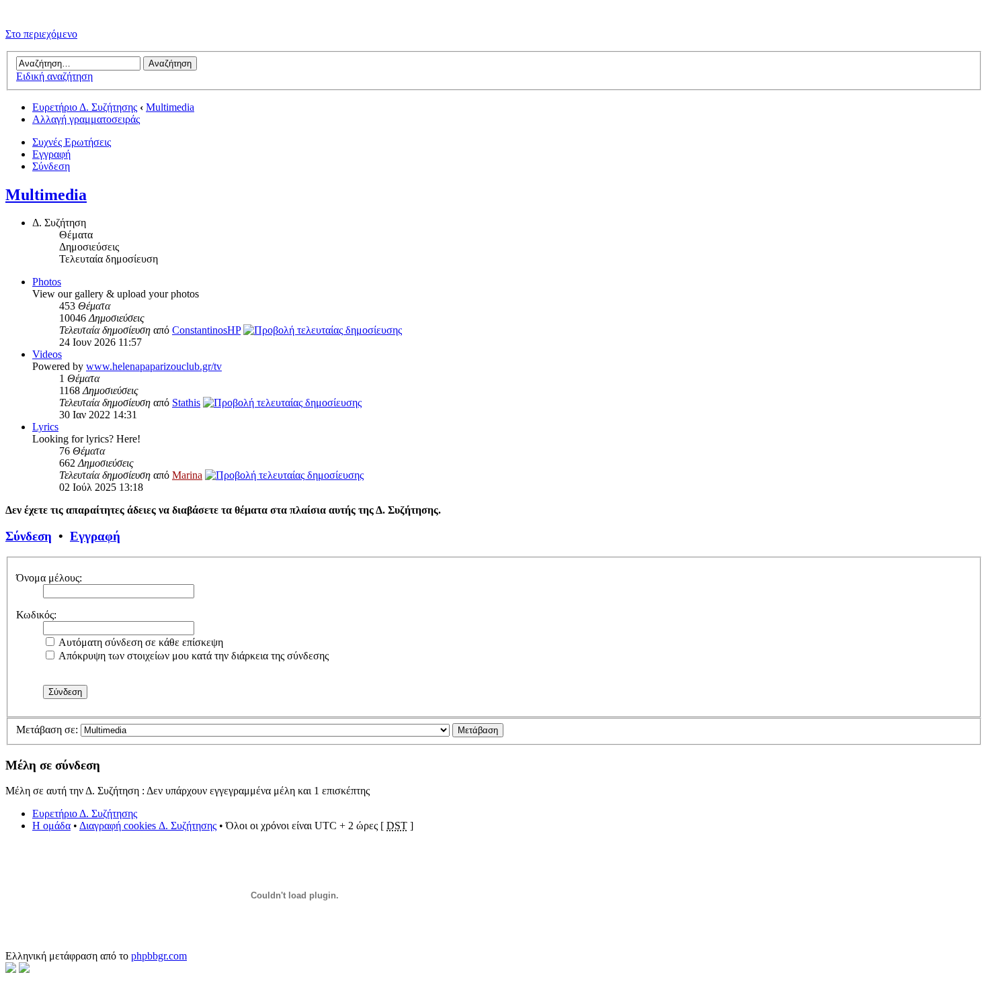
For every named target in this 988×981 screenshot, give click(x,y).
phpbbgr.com (159, 956)
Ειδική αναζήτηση (54, 76)
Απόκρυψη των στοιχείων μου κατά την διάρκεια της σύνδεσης (192, 655)
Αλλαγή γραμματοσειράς (86, 119)
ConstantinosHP (206, 330)
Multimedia (170, 107)
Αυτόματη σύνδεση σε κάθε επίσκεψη (139, 642)
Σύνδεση (51, 166)
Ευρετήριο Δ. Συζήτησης (84, 107)
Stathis (186, 402)
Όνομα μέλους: (49, 577)
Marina (187, 475)
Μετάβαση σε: (47, 729)
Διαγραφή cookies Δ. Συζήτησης (147, 825)
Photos (46, 281)
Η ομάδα (51, 825)
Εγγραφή (51, 154)
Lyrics (45, 426)
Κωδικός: (36, 614)
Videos (47, 354)
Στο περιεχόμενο (41, 34)
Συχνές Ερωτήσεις (71, 142)
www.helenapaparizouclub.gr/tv (154, 366)
